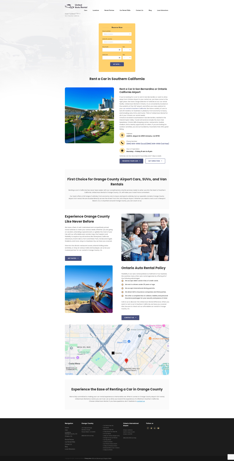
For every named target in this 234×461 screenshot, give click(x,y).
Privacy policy (88, 458)
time (123, 47)
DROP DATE (105, 54)
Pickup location (106, 31)
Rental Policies (109, 10)
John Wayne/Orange (87, 428)
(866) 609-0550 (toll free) (158, 144)
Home (67, 427)
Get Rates (72, 258)
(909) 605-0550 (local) (136, 144)
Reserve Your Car (130, 161)
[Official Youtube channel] (158, 428)
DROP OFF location (107, 39)
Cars (85, 10)
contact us (141, 401)
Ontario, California (127, 430)
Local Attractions (162, 10)
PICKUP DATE (105, 47)
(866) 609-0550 (127, 438)
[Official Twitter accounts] (151, 428)
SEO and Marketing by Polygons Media (101, 458)
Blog (150, 10)
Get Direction (154, 161)
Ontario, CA (68, 436)
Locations (96, 10)
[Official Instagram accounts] (154, 428)
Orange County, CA (71, 434)
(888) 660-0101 (85, 435)
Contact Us (139, 10)
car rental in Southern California (134, 108)
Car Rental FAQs (125, 10)
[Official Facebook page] (148, 428)
